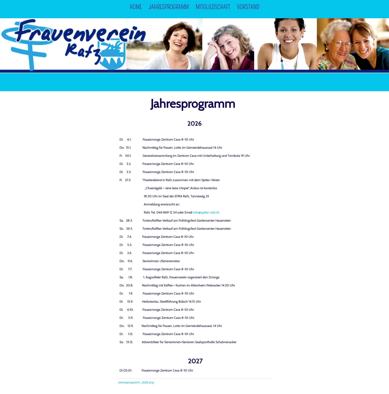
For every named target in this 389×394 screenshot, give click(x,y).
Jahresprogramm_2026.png (136, 382)
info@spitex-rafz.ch (206, 212)
